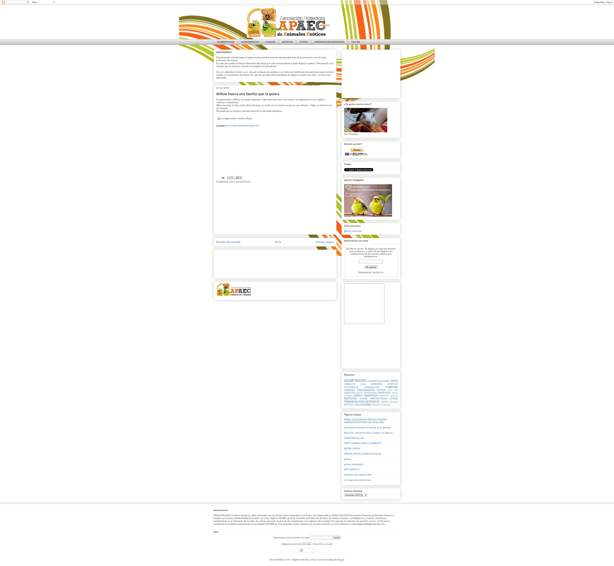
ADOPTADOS (355, 381)
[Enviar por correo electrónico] (228, 177)
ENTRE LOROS (352, 448)
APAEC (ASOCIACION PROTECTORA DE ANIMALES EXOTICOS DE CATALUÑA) (365, 421)
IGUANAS (348, 396)
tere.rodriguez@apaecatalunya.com (242, 125)
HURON (394, 393)
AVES (232, 182)
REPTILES (349, 405)
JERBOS (358, 395)
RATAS (384, 402)
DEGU (390, 390)
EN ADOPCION (243, 182)
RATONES (394, 402)
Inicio (278, 242)
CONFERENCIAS (250, 42)
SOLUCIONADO (363, 404)
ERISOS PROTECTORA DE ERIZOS (362, 453)
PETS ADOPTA (351, 469)
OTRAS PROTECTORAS (373, 398)
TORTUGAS (385, 405)
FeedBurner (378, 272)
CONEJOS (349, 390)
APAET (386, 381)
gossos (347, 459)
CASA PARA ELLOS (354, 438)
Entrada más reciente (228, 242)
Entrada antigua (325, 242)
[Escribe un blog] (231, 177)
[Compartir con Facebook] (237, 177)
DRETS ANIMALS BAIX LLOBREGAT (362, 443)
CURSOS (270, 42)
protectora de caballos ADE (358, 474)
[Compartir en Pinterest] (240, 177)
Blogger (340, 559)
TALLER (355, 42)
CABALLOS (349, 384)
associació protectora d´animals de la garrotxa (367, 427)
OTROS (304, 42)
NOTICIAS (287, 42)
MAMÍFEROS (371, 395)
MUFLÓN (394, 396)
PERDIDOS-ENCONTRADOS (329, 42)
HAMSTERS (384, 393)
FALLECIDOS (370, 393)
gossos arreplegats (353, 464)
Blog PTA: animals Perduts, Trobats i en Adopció (368, 432)
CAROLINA (376, 384)
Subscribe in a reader (323, 544)
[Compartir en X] (234, 177)
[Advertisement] (275, 149)
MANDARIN (384, 396)
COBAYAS (391, 387)
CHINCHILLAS (371, 387)
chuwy (313, 559)
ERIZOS (359, 393)
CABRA (363, 384)
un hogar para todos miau (357, 480)
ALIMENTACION (225, 42)
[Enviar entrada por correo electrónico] (222, 177)
